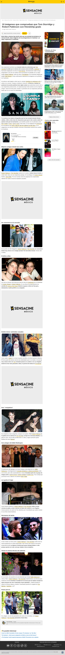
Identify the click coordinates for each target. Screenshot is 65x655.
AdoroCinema (40, 646)
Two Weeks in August (56, 149)
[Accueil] (31, 2)
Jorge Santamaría (9, 621)
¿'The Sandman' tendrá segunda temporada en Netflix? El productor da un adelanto (19, 637)
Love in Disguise (55, 140)
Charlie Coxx (30, 474)
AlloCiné (36, 644)
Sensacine (54, 646)
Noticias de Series (16, 20)
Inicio (3, 20)
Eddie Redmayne (34, 577)
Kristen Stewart (38, 175)
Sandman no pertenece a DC (33, 81)
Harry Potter (24, 476)
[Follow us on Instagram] (18, 645)
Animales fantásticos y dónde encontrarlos (27, 471)
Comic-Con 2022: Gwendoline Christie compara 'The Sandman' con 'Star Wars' (18, 633)
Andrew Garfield (22, 474)
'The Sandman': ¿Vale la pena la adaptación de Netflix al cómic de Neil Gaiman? (18, 635)
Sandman (36, 69)
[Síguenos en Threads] (25, 645)
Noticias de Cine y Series (8, 20)
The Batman (25, 74)
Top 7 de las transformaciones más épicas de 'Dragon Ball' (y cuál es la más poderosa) (53, 97)
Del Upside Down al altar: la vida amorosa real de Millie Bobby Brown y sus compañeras (54, 112)
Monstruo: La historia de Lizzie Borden (56, 132)
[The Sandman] (6, 137)
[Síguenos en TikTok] (22, 645)
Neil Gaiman (22, 70)
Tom (15, 361)
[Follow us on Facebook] (11, 645)
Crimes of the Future (12, 286)
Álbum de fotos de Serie (23, 20)
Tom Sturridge (14, 136)
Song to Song (16, 123)
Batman (13, 439)
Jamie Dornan (13, 474)
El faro (10, 123)
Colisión (53, 122)
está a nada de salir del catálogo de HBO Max (23, 125)
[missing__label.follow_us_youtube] (8, 645)
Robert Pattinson (9, 74)
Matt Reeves (8, 76)
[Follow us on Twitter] (15, 645)
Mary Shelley (4, 123)
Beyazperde (56, 644)
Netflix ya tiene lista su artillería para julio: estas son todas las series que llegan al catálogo (54, 81)
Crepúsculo (39, 123)
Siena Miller (8, 176)
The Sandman (14, 133)
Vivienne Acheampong (22, 136)
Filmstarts (46, 644)
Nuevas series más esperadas (54, 159)
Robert (10, 358)
